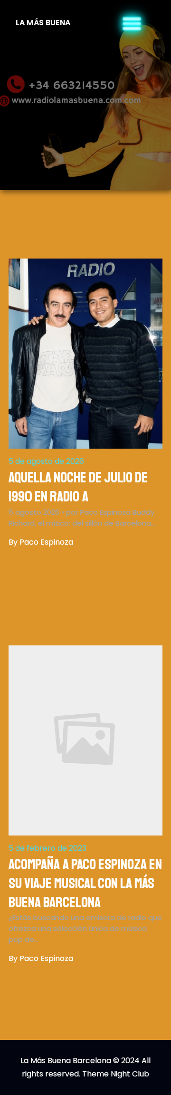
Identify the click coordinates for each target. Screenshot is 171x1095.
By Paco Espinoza (41, 542)
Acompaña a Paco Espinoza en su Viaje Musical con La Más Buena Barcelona (85, 883)
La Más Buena (43, 22)
